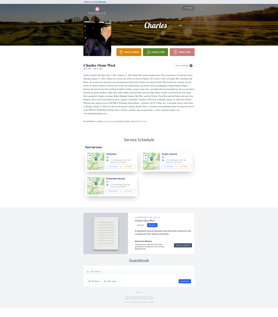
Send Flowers (128, 167)
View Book (140, 225)
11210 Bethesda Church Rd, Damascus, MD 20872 (120, 161)
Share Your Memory (183, 245)
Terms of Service (145, 299)
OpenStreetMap (141, 302)
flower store (142, 121)
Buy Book (152, 225)
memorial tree (109, 121)
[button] (95, 159)
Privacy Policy (133, 299)
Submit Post (184, 281)
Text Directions (113, 167)
